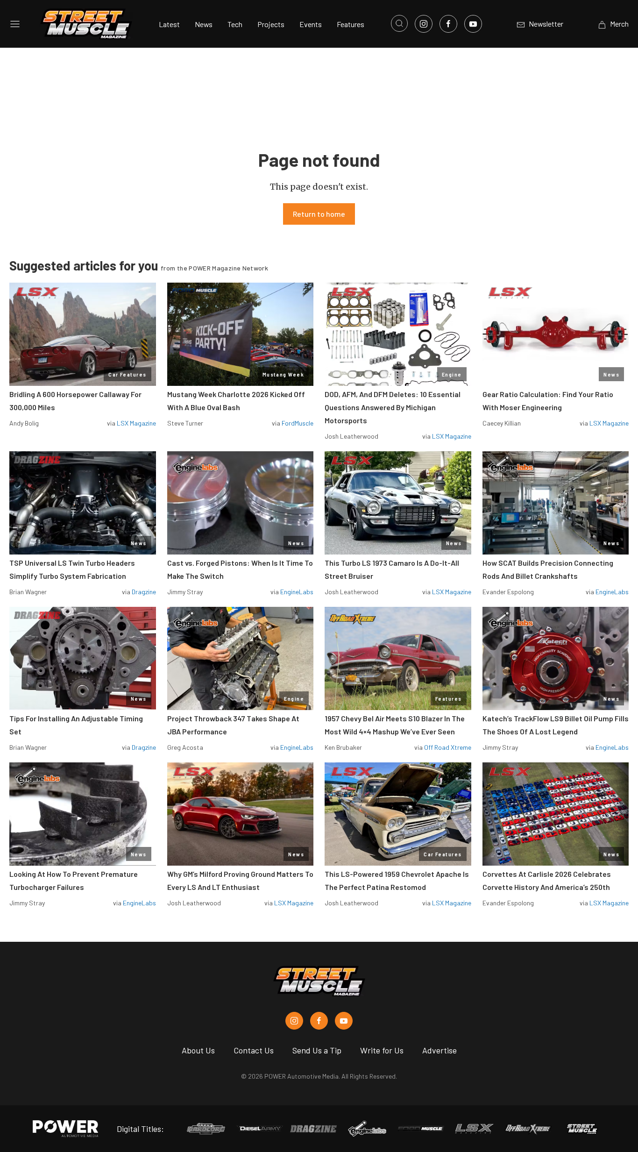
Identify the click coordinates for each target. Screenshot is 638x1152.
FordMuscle (297, 423)
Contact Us (254, 1050)
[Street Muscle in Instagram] (294, 1021)
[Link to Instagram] (423, 24)
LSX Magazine (136, 423)
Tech (234, 24)
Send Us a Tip (316, 1050)
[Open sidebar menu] (15, 24)
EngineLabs (296, 592)
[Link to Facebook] (448, 24)
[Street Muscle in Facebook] (319, 1021)
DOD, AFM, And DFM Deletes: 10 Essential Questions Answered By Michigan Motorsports (393, 407)
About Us (198, 1050)
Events (310, 24)
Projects (270, 24)
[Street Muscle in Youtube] (344, 1021)
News (204, 24)
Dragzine (144, 592)
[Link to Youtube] (473, 24)
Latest (169, 24)
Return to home (319, 213)
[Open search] (399, 23)
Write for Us (382, 1050)
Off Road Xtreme (447, 747)
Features (350, 24)
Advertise (439, 1050)
